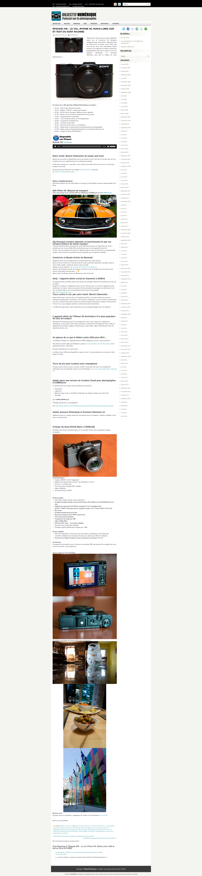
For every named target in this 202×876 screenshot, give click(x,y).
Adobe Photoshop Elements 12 (83, 826)
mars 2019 (124, 145)
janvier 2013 (124, 384)
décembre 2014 (125, 304)
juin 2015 (124, 286)
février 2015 (124, 300)
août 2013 (124, 360)
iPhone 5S (63, 829)
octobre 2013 (125, 353)
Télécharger (68, 142)
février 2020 (124, 110)
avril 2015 (124, 293)
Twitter (57, 172)
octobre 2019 (125, 124)
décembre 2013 (125, 346)
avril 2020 (124, 103)
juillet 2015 (124, 282)
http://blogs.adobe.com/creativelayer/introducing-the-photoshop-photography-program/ (85, 406)
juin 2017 (124, 208)
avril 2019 (124, 142)
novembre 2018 (125, 159)
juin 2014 (124, 325)
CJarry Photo (125, 38)
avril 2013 (124, 374)
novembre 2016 (125, 233)
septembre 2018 (126, 166)
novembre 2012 (125, 391)
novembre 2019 (125, 120)
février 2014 (124, 339)
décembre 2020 (125, 82)
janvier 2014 (124, 342)
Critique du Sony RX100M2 (73, 828)
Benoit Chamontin (61, 828)
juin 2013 (124, 367)
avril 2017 (124, 215)
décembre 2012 (125, 388)
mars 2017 (124, 219)
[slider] (113, 146)
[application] (85, 146)
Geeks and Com (85, 169)
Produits (94, 23)
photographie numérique (94, 829)
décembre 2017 (125, 191)
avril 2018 (124, 177)
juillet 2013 (124, 363)
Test (85, 23)
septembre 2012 (126, 398)
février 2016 (124, 265)
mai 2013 (124, 370)
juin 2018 (124, 170)
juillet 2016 (124, 247)
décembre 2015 (125, 268)
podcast (103, 829)
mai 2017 (124, 212)
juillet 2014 (124, 321)
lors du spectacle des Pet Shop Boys (98, 344)
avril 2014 (124, 332)
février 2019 (124, 149)
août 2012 (124, 402)
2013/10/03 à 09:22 (61, 854)
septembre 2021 (126, 75)
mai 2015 (124, 289)
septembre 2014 (126, 314)
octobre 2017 (125, 198)
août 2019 (124, 131)
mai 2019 (124, 138)
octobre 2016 (125, 237)
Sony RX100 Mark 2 (73, 831)
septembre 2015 (126, 279)
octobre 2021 (125, 71)
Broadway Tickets (89, 874)
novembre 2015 (125, 272)
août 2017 (124, 205)
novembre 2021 (125, 68)
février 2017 (124, 222)
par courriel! (103, 815)
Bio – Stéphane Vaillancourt (95, 4)
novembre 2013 (125, 349)
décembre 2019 (125, 117)
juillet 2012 (124, 406)
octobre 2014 (125, 311)
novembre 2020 (125, 85)
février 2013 (124, 381)
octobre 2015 (125, 275)
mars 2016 (124, 261)
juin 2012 (124, 409)
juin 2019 (124, 135)
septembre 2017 (126, 201)
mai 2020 (124, 99)
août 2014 (124, 318)
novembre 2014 (125, 307)
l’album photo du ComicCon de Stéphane (83, 267)
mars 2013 (124, 377)
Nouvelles (56, 23)
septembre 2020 (126, 92)
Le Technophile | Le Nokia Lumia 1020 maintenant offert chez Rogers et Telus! (78, 852)
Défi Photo (104, 23)
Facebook (63, 172)
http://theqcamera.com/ (63, 292)
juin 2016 (124, 251)
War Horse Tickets (133, 874)
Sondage (76, 23)
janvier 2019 (124, 152)
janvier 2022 (124, 64)
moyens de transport (72, 829)
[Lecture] (55, 146)
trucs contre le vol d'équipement (96, 831)
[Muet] (108, 146)
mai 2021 (124, 78)
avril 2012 (124, 416)
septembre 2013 (126, 356)
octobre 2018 (125, 163)
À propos (115, 23)
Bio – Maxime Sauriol (75, 4)
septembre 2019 (126, 128)
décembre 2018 (125, 156)
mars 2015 (124, 296)
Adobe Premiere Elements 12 (99, 826)
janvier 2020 (124, 113)
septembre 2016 (126, 240)
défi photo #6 (84, 828)
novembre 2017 (125, 194)
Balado (67, 23)
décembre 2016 (125, 230)
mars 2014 (124, 335)
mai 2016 (124, 254)
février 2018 (124, 184)
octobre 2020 (125, 89)
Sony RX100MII (83, 831)
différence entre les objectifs (95, 828)
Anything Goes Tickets (119, 874)
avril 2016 (124, 258)
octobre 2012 (125, 395)
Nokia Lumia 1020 (82, 829)
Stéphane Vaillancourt (127, 47)
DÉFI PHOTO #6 (105, 193)
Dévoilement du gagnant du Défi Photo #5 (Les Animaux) (99, 838)
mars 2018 (124, 180)
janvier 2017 (124, 226)
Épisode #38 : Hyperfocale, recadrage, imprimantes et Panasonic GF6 (74, 836)
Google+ (72, 172)
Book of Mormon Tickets (107, 874)
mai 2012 (124, 413)
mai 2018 (124, 173)
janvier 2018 (124, 187)
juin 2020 (124, 96)
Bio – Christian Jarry (59, 4)
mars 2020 (124, 106)
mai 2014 (124, 328)
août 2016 (124, 244)
